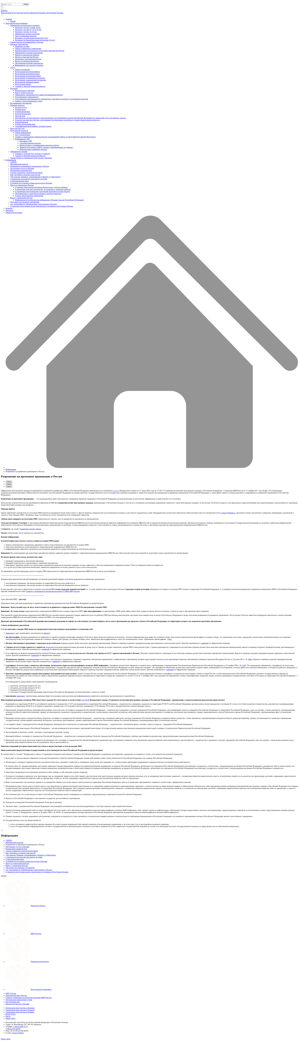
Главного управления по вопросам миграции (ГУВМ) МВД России (53, 591)
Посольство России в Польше (17, 1004)
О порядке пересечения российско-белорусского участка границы (41, 187)
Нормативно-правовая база (21, 170)
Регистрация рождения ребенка (27, 72)
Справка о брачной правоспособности (30, 86)
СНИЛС (13, 162)
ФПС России (11, 993)
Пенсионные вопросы (19, 131)
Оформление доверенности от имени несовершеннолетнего (39, 95)
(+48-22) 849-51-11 (20, 1027)
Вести (8, 1016)
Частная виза (20, 116)
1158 (244, 665)
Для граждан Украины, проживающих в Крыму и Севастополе (35, 177)
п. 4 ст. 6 (115, 491)
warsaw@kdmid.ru (228, 513)
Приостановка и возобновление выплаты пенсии (39, 145)
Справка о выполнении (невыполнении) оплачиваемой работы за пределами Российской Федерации (55, 137)
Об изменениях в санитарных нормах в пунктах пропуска (38, 194)
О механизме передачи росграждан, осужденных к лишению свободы (43, 189)
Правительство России (40, 962)
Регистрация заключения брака (27, 74)
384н (250, 659)
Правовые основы (22, 46)
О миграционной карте (19, 181)
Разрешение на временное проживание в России (29, 166)
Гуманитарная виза (22, 112)
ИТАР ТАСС (11, 1014)
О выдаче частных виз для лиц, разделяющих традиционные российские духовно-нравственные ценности (57, 120)
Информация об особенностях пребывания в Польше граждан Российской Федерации (49, 200)
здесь (169, 639)
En (6, 11)
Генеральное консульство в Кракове (20, 1012)
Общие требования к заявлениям (28, 49)
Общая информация (23, 133)
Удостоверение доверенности (26, 97)
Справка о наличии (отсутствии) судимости (32, 154)
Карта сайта (5, 1039)
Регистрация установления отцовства (30, 78)
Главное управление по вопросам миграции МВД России (29, 998)
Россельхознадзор (13, 1002)
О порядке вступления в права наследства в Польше (31, 183)
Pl (4, 11)
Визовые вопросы (17, 105)
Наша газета (10, 1018)
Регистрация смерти (23, 84)
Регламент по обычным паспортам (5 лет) (31, 38)
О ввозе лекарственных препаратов (29, 196)
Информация (11, 160)
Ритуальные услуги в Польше (22, 168)
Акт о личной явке (22, 135)
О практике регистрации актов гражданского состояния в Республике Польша (41, 206)
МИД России (36, 934)
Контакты (9, 210)
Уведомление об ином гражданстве (29, 63)
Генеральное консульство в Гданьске (20, 1010)
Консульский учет (17, 128)
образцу (47, 633)
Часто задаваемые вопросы (25, 36)
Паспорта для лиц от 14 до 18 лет (28, 30)
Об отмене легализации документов (24, 202)
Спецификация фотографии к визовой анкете (33, 126)
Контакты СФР (26, 141)
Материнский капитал (19, 164)
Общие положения (22, 70)
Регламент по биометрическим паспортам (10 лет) (35, 40)
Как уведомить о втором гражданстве (25, 175)
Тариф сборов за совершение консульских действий (31, 158)
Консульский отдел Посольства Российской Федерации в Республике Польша (32, 13)
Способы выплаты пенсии (30, 143)
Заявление (10, 633)
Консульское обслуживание (17, 23)
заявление (21, 696)
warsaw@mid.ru (17, 1033)
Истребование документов (21, 103)
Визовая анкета (21, 107)
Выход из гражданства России (27, 61)
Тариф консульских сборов (30, 529)
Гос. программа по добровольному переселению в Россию (33, 204)
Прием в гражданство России (27, 57)
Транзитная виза (21, 122)
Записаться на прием (14, 213)
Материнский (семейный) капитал (33, 149)
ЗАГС (12, 67)
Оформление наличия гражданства (29, 53)
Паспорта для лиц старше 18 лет (28, 28)
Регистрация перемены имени (27, 82)
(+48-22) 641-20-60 (13, 1029)
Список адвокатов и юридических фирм (26, 173)
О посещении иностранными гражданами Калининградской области (42, 192)
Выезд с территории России (21, 198)
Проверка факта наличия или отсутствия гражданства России (39, 51)
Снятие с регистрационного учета (28, 101)
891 (266, 491)
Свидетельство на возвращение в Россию (26, 42)
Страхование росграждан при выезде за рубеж (28, 179)
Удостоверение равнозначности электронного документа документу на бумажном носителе (51, 99)
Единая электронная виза (25, 124)
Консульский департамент (41, 989)
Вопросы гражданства (19, 44)
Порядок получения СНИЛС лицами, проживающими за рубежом (46, 147)
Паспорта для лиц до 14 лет (26, 32)
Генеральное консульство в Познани (20, 1008)
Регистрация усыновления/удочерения (30, 80)
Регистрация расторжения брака (28, 76)
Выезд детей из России (24, 93)
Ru (2, 11)
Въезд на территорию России (22, 185)
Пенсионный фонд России (16, 995)
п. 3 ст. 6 (85, 700)
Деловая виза (20, 110)
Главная (9, 19)
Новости (9, 208)
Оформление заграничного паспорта (25, 25)
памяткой (205, 643)
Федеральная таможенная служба (19, 1000)
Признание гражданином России (28, 59)
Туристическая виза (23, 114)
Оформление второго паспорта (27, 34)
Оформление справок (18, 152)
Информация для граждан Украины (29, 65)
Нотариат (14, 88)
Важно (13, 21)
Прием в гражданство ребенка (27, 55)
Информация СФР (22, 139)
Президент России (38, 906)
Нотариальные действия (24, 91)
